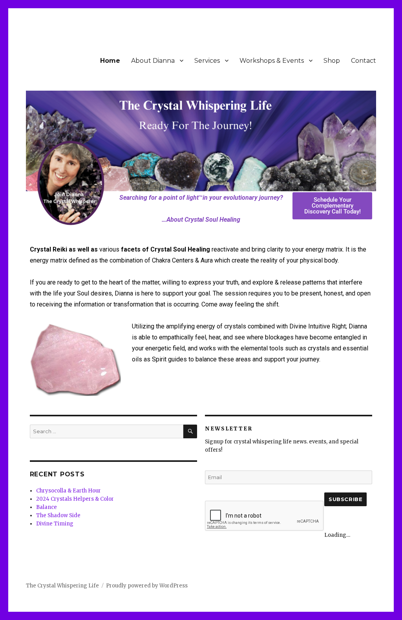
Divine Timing (54, 523)
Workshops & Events (271, 60)
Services (207, 60)
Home (110, 60)
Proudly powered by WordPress (147, 585)
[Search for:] (106, 431)
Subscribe (345, 499)
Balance (46, 507)
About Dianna (153, 60)
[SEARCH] (190, 431)
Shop (331, 60)
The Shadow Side (58, 515)
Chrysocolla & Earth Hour (68, 490)
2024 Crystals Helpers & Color (75, 499)
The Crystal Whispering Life (62, 585)
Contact (363, 60)
